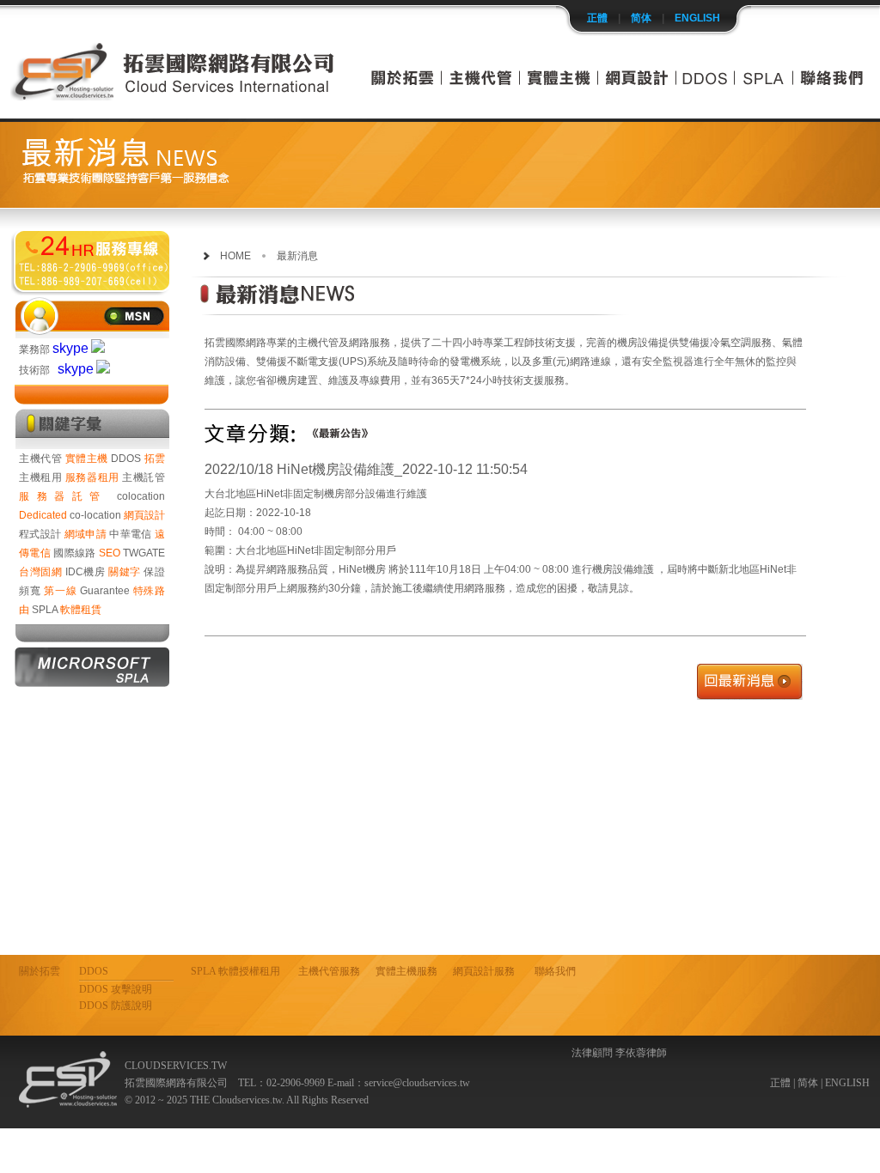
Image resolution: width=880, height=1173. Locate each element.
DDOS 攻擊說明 (115, 989)
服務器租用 (92, 477)
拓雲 (155, 459)
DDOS (126, 459)
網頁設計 (144, 515)
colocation (141, 496)
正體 (597, 18)
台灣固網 (40, 572)
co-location (95, 515)
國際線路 (74, 553)
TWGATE (144, 553)
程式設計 (40, 534)
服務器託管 (63, 496)
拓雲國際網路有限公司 (92, 261)
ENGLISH (697, 18)
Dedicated (43, 515)
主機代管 (40, 459)
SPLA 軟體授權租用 (235, 971)
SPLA (45, 610)
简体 (641, 18)
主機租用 (40, 477)
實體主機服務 (406, 971)
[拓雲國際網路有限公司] (173, 95)
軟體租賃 (80, 610)
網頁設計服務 (484, 971)
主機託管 (143, 477)
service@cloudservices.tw (417, 1083)
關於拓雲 (39, 971)
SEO (109, 553)
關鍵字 (124, 572)
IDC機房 (85, 572)
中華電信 (130, 534)
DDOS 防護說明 (115, 1006)
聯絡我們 (555, 971)
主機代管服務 (329, 971)
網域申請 (85, 534)
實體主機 (86, 459)
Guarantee (105, 591)
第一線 (60, 591)
